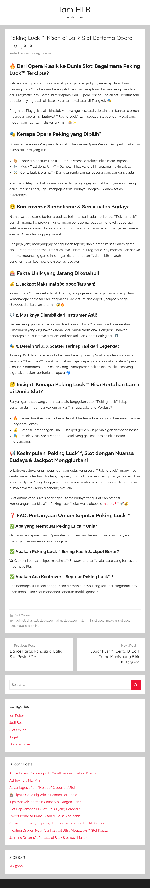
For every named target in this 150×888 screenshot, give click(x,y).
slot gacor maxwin (104, 620)
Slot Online (22, 615)
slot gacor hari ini (51, 620)
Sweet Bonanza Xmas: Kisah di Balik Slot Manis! (45, 816)
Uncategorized (20, 744)
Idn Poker (16, 716)
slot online (32, 626)
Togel (13, 737)
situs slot (32, 620)
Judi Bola (16, 723)
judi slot (20, 620)
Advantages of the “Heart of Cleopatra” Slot (42, 788)
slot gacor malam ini (77, 620)
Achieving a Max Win (25, 780)
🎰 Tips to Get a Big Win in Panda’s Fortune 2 (43, 795)
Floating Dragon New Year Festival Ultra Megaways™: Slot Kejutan (59, 830)
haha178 (110, 504)
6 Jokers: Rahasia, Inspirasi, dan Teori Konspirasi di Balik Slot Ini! (57, 823)
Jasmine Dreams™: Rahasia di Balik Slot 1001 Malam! (48, 838)
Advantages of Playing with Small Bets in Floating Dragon (53, 773)
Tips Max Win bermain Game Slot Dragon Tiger (45, 802)
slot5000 (16, 866)
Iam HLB (75, 9)
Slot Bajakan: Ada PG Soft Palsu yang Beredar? (44, 809)
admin (49, 53)
